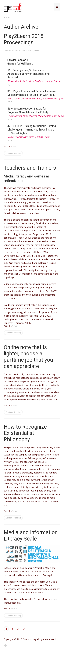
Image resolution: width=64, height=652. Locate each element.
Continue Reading (13, 153)
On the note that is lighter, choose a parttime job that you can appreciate (28, 356)
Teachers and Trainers (30, 168)
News (14, 146)
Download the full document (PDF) (21, 50)
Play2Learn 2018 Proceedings (23, 39)
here (55, 599)
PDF (9, 84)
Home (7, 17)
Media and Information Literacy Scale (31, 535)
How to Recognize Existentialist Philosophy (25, 433)
